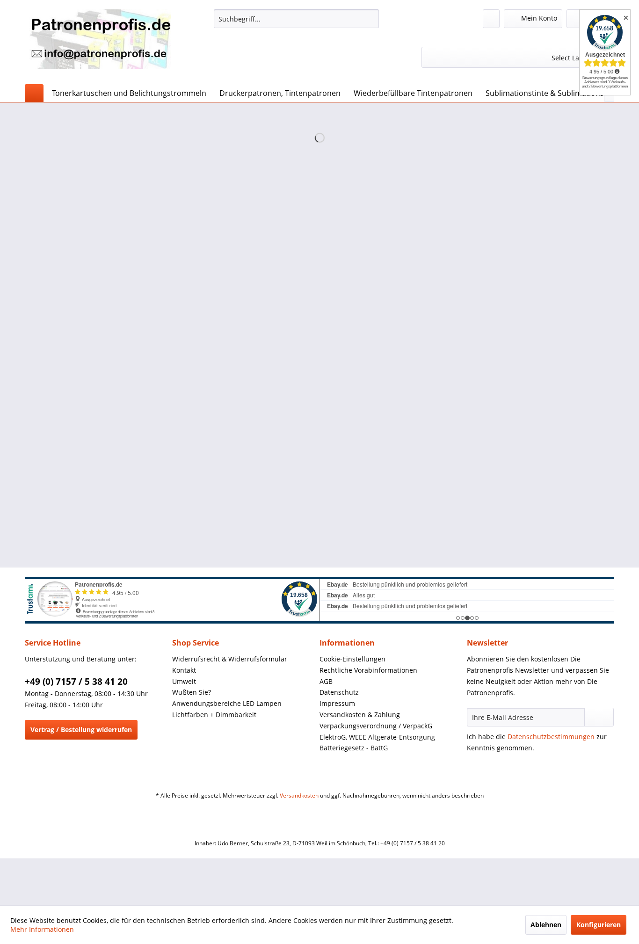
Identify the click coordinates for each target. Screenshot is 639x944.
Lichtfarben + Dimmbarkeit (214, 714)
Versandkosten (299, 795)
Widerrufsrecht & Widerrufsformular (229, 658)
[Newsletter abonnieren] (599, 717)
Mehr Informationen (42, 929)
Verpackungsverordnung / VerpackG (376, 725)
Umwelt (184, 681)
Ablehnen (545, 924)
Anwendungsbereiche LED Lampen (227, 703)
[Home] (34, 93)
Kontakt (184, 670)
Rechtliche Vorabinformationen (368, 670)
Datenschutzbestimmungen (551, 736)
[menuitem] (296, 18)
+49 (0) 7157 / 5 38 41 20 (76, 681)
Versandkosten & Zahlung (360, 714)
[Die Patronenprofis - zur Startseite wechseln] (100, 44)
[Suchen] (370, 18)
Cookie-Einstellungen (352, 658)
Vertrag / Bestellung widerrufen (81, 729)
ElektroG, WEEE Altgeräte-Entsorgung (377, 737)
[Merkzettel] (491, 18)
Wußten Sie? (191, 692)
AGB (326, 681)
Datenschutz (339, 692)
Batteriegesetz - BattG (354, 747)
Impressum (337, 703)
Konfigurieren (598, 924)
